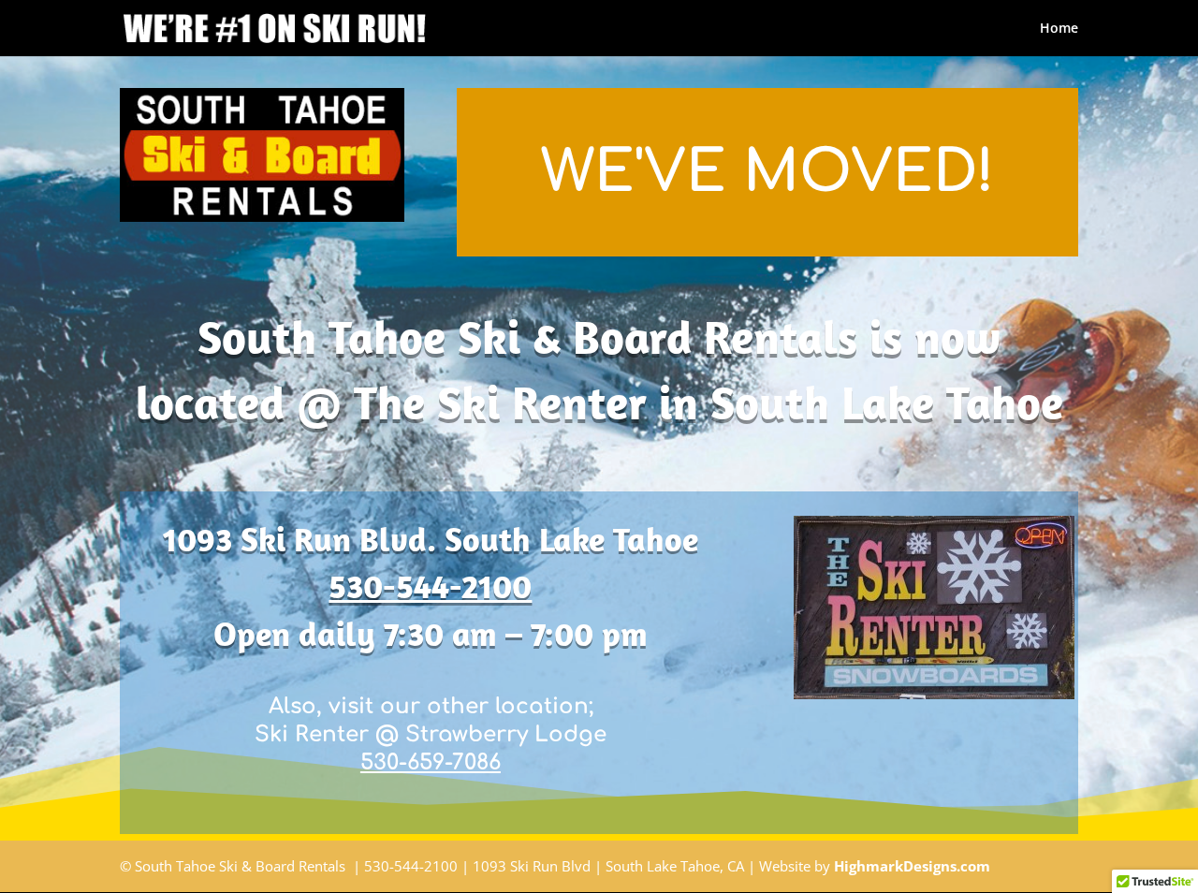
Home (1059, 29)
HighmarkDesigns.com (912, 865)
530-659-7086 (430, 762)
